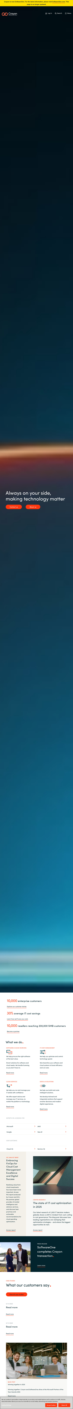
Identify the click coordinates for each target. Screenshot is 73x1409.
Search (59, 13)
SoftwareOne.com (58, 2)
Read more (10, 1073)
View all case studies (17, 1294)
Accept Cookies (51, 1405)
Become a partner (13, 1031)
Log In (49, 13)
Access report (11, 1230)
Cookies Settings (6, 1405)
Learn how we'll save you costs (17, 1019)
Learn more (41, 1265)
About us (33, 507)
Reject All (64, 1405)
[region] (36, 1403)
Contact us (14, 507)
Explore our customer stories (16, 1006)
